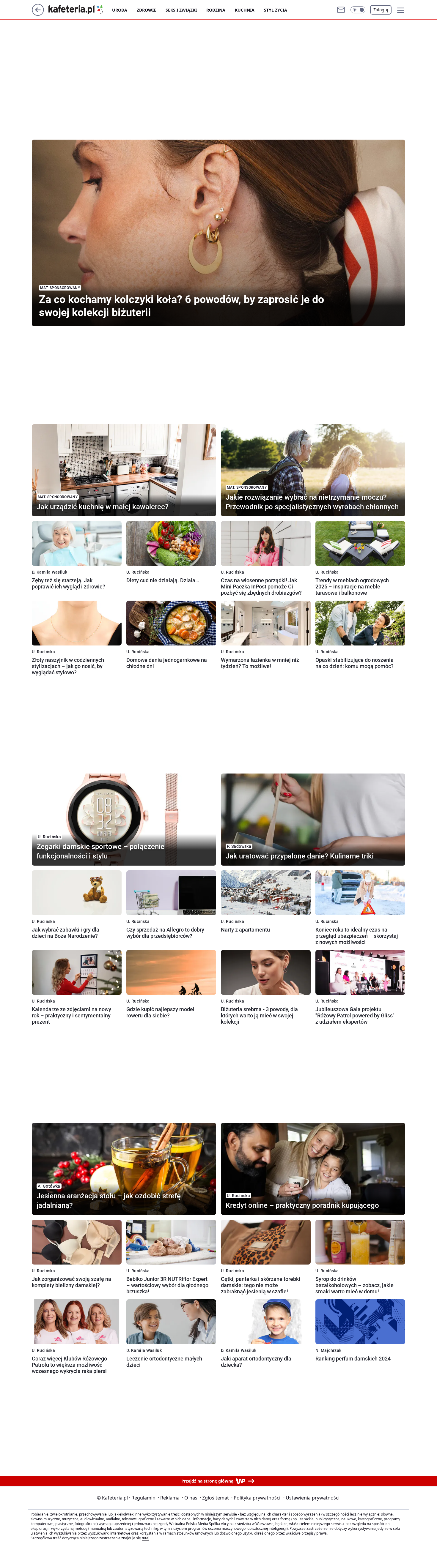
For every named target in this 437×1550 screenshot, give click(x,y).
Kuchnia (244, 10)
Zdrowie (146, 10)
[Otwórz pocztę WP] (341, 10)
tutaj (145, 1537)
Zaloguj (380, 9)
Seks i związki (181, 10)
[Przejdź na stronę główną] (38, 14)
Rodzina (215, 10)
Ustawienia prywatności (311, 1497)
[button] (357, 9)
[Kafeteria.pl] (80, 10)
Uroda (119, 10)
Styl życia (275, 10)
